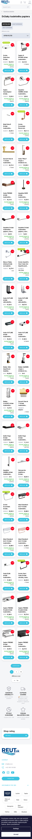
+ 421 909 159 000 (10, 767)
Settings (16, 828)
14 (21, 672)
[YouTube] (13, 772)
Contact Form (10, 778)
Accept (16, 834)
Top (17, 680)
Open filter (8, 35)
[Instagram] (7, 772)
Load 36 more (16, 665)
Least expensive (17, 24)
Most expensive (7, 27)
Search (28, 7)
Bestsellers (6, 24)
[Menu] (30, 2)
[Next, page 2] (16, 672)
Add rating (7, 735)
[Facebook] (3, 772)
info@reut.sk (9, 764)
